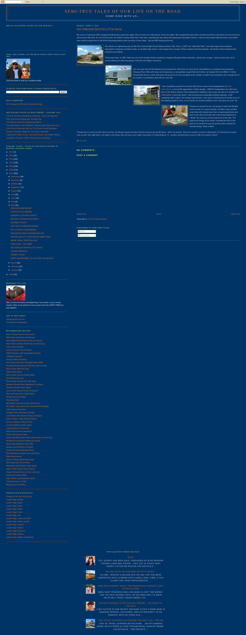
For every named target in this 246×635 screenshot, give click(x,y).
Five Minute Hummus (14, 378)
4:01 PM (82, 141)
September (16, 187)
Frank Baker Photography (16, 322)
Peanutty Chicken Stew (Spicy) (18, 387)
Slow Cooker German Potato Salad (20, 375)
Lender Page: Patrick (14, 528)
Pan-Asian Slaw (12, 400)
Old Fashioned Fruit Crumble (18, 463)
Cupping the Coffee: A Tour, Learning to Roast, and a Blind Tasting (33, 135)
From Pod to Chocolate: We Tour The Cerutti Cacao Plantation (31, 128)
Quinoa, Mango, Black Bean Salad (20, 459)
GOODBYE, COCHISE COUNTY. (24, 215)
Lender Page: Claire (14, 506)
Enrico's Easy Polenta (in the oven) (20, 334)
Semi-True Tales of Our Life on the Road (123, 11)
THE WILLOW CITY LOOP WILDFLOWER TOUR (30, 237)
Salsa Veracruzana (13, 456)
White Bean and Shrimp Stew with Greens (23, 403)
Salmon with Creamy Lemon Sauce (20, 469)
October (14, 184)
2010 (11, 163)
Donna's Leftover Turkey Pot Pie (19, 422)
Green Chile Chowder (15, 347)
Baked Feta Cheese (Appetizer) (19, 431)
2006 (11, 274)
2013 (11, 152)
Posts (82, 231)
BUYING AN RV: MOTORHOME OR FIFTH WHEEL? (131, 572)
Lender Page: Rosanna (15, 531)
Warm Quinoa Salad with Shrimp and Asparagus (25, 344)
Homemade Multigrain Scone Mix (19, 444)
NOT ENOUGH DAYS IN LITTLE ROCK (99, 29)
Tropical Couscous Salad (16, 481)
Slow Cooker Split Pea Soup (17, 369)
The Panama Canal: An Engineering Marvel (23, 122)
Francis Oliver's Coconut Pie (17, 428)
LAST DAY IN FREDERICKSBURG (24, 226)
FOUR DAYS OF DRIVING (21, 212)
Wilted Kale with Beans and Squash (20, 337)
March (14, 263)
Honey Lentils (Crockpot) (16, 359)
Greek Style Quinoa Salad (16, 434)
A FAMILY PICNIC (18, 255)
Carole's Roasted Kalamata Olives (20, 450)
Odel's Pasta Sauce (14, 372)
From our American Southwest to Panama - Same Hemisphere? (32, 116)
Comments (84, 235)
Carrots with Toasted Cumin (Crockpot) (22, 391)
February (15, 266)
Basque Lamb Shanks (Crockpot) (19, 447)
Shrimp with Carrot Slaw (16, 397)
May (13, 202)
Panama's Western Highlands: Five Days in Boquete (27, 132)
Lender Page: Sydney (15, 534)
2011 (11, 159)
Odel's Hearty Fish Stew (16, 409)
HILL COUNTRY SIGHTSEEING (23, 230)
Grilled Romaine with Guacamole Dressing (23, 353)
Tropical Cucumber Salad (16, 475)
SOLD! (131, 557)
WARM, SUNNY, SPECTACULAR (24, 240)
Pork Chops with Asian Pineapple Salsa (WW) (24, 362)
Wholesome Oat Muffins (16, 484)
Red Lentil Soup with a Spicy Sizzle (20, 394)
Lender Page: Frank (14, 512)
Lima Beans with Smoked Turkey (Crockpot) (24, 416)
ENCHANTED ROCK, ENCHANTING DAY (27, 233)
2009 (11, 166)
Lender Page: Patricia (15, 525)
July (13, 194)
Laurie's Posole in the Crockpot (18, 350)
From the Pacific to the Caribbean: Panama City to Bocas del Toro (32, 125)
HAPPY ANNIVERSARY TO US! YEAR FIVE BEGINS (32, 258)
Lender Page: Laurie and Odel (18, 518)
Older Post (235, 214)
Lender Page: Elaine (14, 509)
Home (158, 214)
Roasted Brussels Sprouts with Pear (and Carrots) (26, 366)
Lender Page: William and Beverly (20, 537)
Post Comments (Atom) (97, 219)
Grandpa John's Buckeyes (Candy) (20, 412)
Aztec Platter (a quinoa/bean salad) (20, 478)
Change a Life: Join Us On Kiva (19, 496)
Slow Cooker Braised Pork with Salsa (21, 381)
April (13, 205)
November (15, 180)
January (14, 270)
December (15, 177)
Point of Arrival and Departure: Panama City (24, 119)
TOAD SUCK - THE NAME (21, 244)
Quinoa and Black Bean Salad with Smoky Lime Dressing (29, 437)
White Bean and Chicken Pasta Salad (21, 466)
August (14, 191)
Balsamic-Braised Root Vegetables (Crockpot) (24, 384)
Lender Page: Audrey (14, 500)
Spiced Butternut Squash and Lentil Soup (22, 453)
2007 (11, 173)
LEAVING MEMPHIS (19, 251)
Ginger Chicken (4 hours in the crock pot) (23, 472)
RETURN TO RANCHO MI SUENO (25, 219)
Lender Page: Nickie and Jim (17, 521)
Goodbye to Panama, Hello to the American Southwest (28, 138)
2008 (11, 170)
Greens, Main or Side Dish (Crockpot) (21, 419)
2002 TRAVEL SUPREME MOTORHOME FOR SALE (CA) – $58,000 (130, 620)
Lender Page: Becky (14, 503)
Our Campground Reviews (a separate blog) (24, 104)
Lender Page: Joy (13, 515)
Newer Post (81, 214)
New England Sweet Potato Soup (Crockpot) (24, 341)
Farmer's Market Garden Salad (18, 425)
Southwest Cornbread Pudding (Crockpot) (23, 441)
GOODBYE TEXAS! (18, 223)
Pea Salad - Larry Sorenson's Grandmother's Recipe (27, 406)
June (13, 198)
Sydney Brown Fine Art (15, 319)
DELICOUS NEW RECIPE (21, 208)
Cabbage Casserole (14, 356)
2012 (11, 155)
